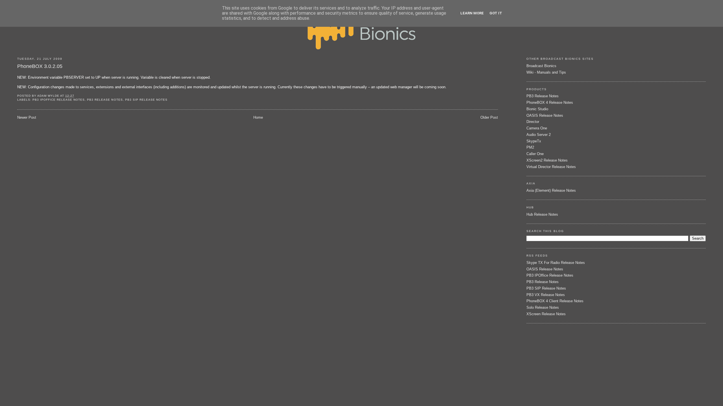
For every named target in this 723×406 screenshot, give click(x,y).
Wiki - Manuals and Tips (546, 72)
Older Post (489, 117)
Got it (495, 13)
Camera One (536, 128)
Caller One (535, 154)
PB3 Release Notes (105, 99)
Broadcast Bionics (541, 66)
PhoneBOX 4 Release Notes (549, 102)
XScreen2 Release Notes (547, 160)
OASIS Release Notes (544, 115)
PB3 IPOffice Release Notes (58, 99)
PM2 (530, 147)
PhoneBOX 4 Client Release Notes (554, 301)
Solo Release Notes (542, 307)
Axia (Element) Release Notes (551, 190)
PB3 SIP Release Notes (146, 99)
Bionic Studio (537, 109)
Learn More (472, 13)
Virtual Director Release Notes (551, 167)
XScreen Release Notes (546, 314)
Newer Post (26, 117)
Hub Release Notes (542, 214)
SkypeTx (533, 141)
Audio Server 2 (538, 135)
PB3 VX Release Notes (545, 295)
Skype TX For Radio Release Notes (555, 263)
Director (532, 122)
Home (258, 117)
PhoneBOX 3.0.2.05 (39, 66)
